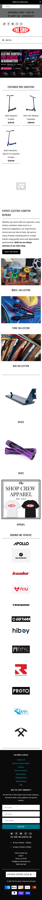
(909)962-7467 (16, 12)
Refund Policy (21, 781)
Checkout (28, 16)
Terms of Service (21, 771)
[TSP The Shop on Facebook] (8, 24)
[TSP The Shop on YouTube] (12, 24)
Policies (21, 767)
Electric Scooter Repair (21, 763)
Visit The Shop (11, 252)
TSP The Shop (16, 881)
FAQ (21, 785)
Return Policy (21, 774)
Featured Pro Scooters (21, 87)
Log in (30, 12)
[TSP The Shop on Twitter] (4, 24)
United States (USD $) (19, 874)
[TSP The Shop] (21, 31)
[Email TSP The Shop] (21, 24)
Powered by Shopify (28, 881)
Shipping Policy (21, 778)
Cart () (14, 16)
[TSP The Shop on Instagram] (16, 24)
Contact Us (21, 760)
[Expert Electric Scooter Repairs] (21, 205)
